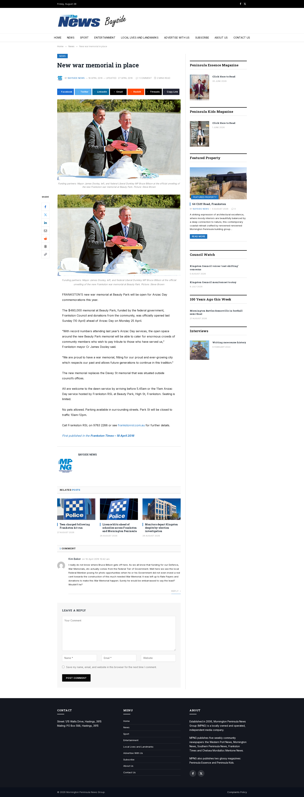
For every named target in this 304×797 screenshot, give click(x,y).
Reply (175, 591)
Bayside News (76, 78)
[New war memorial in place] (119, 139)
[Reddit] (45, 239)
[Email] (45, 231)
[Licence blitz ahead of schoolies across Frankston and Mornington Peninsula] (119, 509)
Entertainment (104, 37)
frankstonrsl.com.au (131, 425)
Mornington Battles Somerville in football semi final (216, 312)
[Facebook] (45, 207)
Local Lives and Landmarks (140, 37)
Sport (84, 37)
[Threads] (45, 246)
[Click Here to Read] (199, 87)
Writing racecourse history (229, 342)
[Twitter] (45, 215)
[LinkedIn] (45, 223)
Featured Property (204, 197)
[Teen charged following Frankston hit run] (76, 509)
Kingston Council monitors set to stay (213, 282)
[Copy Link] (45, 254)
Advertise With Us (177, 37)
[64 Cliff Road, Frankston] (218, 183)
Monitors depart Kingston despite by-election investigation (161, 528)
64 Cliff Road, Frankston (209, 204)
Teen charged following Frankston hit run (75, 526)
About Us (221, 37)
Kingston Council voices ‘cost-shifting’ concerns (214, 267)
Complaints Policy (237, 792)
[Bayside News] (92, 21)
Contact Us (241, 37)
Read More (198, 236)
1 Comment (145, 78)
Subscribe (202, 37)
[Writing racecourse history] (199, 350)
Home (57, 37)
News (70, 37)
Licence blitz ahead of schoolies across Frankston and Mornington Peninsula (119, 528)
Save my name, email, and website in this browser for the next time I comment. (111, 667)
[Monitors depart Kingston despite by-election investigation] (161, 509)
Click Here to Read (223, 76)
